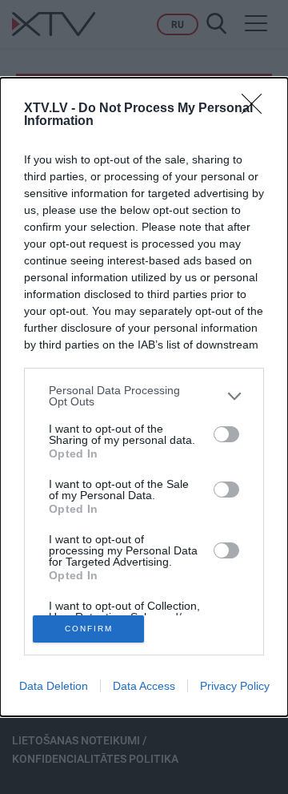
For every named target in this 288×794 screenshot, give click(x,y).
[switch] (226, 434)
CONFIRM (89, 628)
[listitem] (144, 396)
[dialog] (144, 396)
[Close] (257, 109)
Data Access (144, 685)
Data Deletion (53, 685)
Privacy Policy (235, 685)
